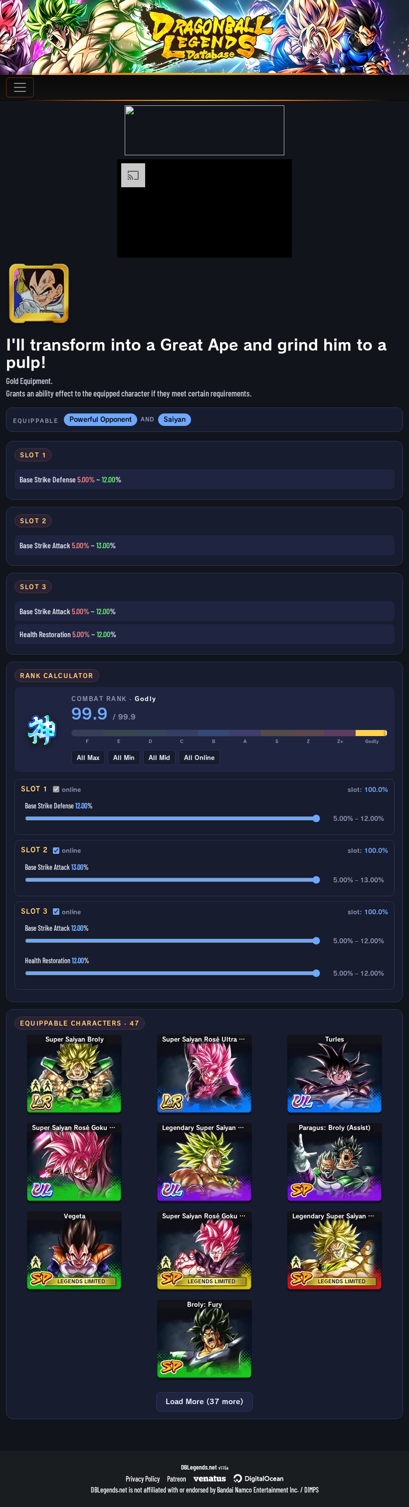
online (71, 789)
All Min (124, 757)
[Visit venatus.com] (272, 242)
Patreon (176, 1479)
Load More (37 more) (204, 1401)
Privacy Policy (143, 1479)
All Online (199, 757)
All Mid (159, 757)
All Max (88, 757)
